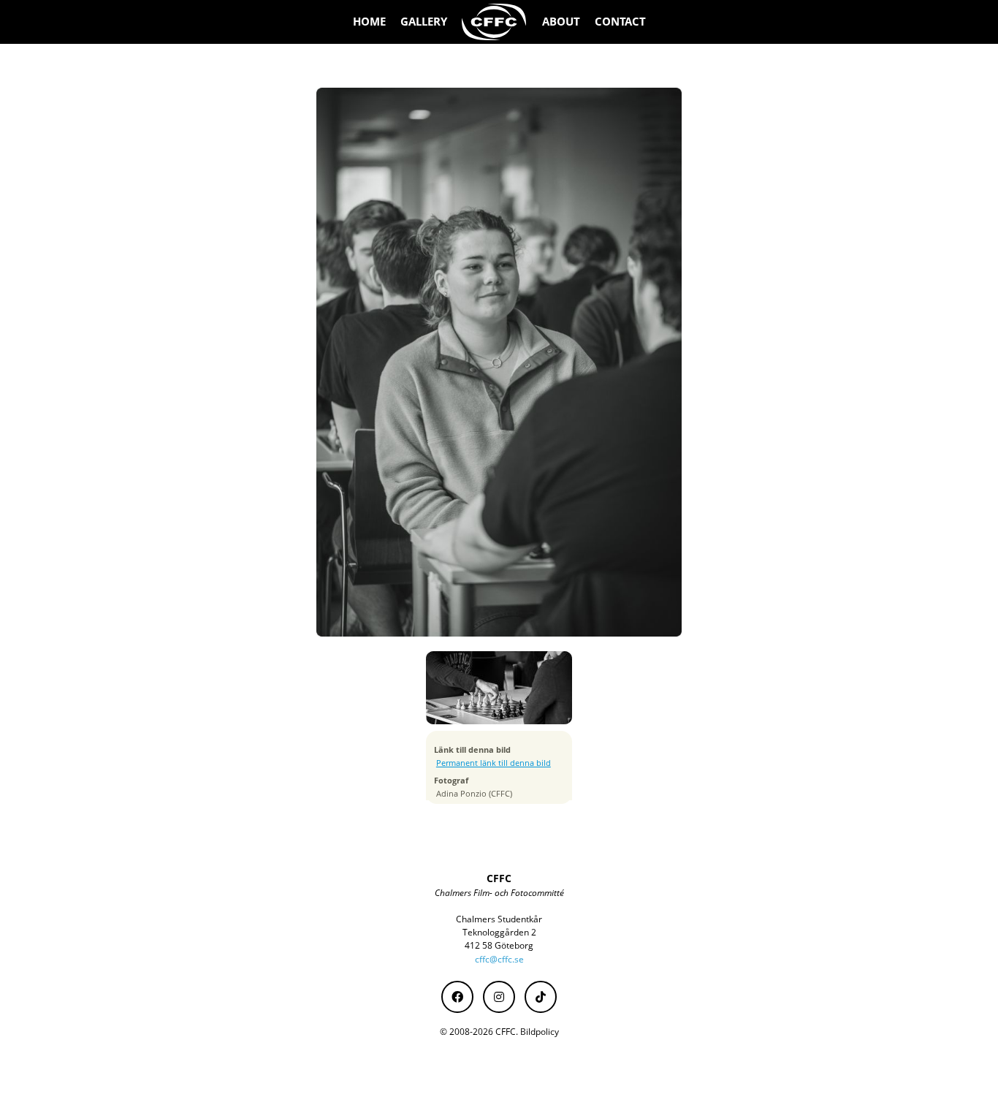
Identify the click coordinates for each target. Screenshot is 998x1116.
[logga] (494, 22)
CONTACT (620, 21)
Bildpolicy (539, 1031)
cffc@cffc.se (499, 959)
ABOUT (561, 21)
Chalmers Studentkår (499, 919)
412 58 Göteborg (499, 945)
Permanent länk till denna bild (493, 763)
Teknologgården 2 (499, 932)
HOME (369, 21)
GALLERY (423, 21)
